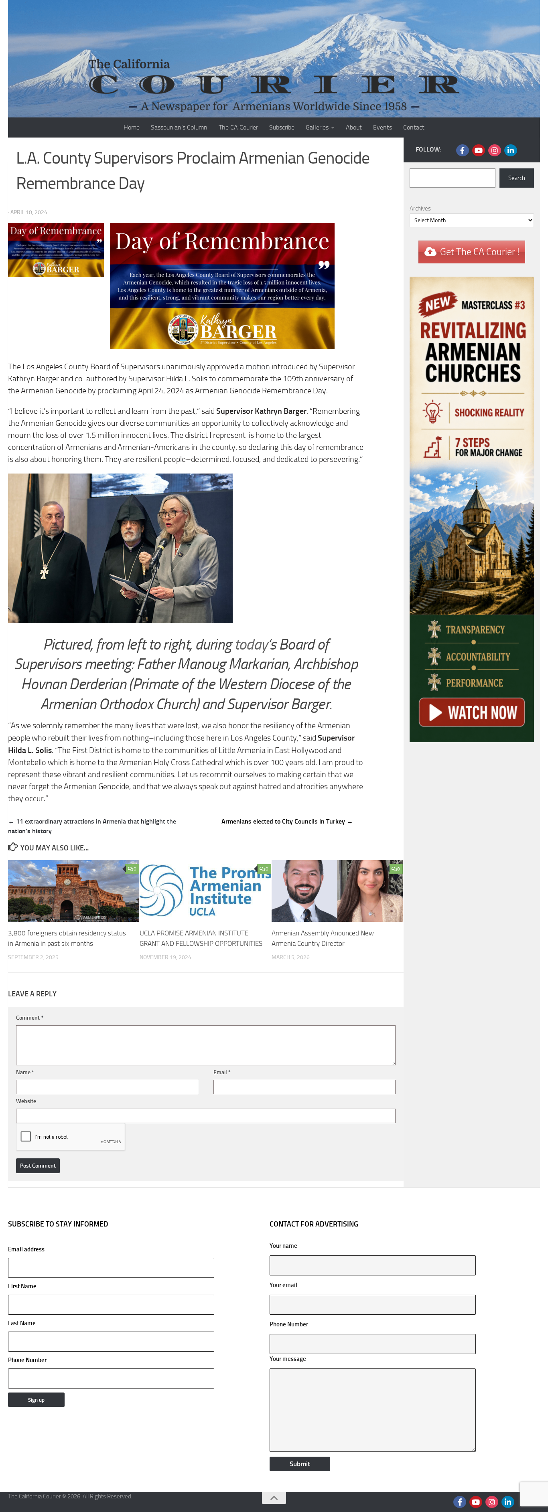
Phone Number (27, 1360)
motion (258, 366)
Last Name (22, 1323)
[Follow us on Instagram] (494, 150)
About (354, 127)
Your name (283, 1245)
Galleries (317, 127)
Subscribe (281, 127)
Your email (283, 1285)
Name (25, 1072)
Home (132, 127)
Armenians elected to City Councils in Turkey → (287, 821)
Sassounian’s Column (179, 127)
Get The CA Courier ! (480, 251)
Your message (288, 1358)
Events (382, 127)
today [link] (251, 644)
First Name (22, 1286)
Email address (26, 1249)
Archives (420, 208)
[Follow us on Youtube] (478, 150)
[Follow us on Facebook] (462, 150)
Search (516, 178)
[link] (258, 366)
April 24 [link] (150, 390)
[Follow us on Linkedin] (510, 150)
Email (222, 1072)
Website (26, 1101)
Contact (413, 127)
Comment (29, 1017)
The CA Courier (238, 127)
